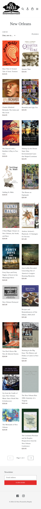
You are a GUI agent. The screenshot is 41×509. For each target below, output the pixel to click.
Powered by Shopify (26, 502)
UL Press (16, 502)
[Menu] (37, 8)
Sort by (5, 32)
